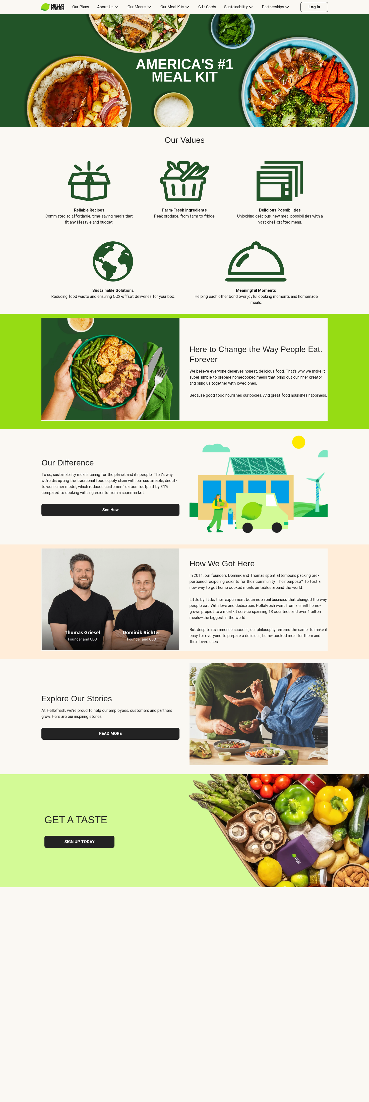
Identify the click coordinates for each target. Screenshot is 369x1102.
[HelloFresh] (52, 7)
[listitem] (89, 189)
